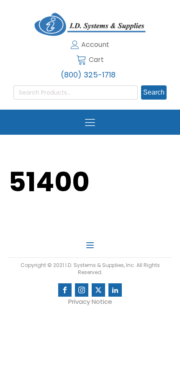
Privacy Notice (90, 301)
